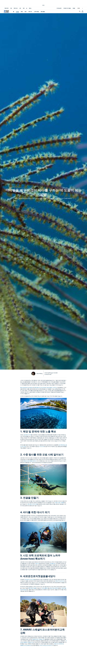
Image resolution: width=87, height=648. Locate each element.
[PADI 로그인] (82, 11)
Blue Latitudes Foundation (26, 387)
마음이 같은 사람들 (59, 502)
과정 (11, 8)
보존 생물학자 (45, 588)
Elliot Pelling (39, 373)
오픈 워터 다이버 (27, 434)
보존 (20, 8)
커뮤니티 (30, 11)
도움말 (74, 8)
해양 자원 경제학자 (54, 588)
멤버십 (30, 8)
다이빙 (17, 11)
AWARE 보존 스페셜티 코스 (39, 639)
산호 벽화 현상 (62, 445)
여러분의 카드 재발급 (67, 8)
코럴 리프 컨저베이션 (59, 644)
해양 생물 (43, 11)
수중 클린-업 (52, 563)
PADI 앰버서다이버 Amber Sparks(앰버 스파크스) (45, 387)
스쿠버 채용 (36, 11)
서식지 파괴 (41, 446)
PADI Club (16, 8)
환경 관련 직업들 (32, 588)
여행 (23, 8)
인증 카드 (37, 563)
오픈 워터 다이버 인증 (32, 504)
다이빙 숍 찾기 (59, 8)
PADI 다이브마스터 (59, 581)
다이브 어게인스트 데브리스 (45, 645)
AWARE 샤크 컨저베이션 (25, 645)
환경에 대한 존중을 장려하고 (30, 461)
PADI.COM (6, 8)
